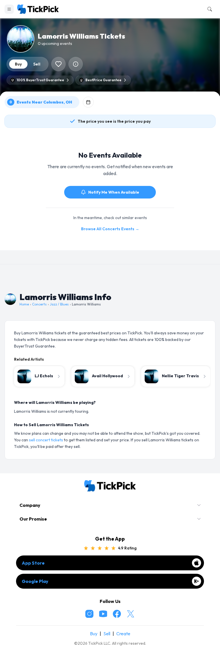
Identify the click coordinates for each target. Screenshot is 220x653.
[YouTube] (103, 613)
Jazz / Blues (59, 304)
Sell (106, 633)
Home (24, 304)
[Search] (208, 9)
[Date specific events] (88, 102)
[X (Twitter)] (130, 613)
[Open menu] (9, 9)
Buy (93, 633)
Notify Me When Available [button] (113, 192)
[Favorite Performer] (58, 64)
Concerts (39, 304)
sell (36, 64)
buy (18, 64)
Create (123, 633)
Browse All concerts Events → (110, 228)
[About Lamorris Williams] (75, 64)
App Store (33, 563)
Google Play (35, 581)
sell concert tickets (46, 439)
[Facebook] (116, 613)
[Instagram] (89, 613)
